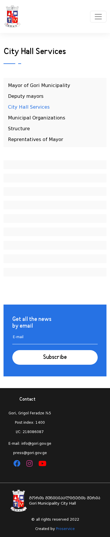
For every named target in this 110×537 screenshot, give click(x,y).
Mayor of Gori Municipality (39, 85)
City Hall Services (29, 107)
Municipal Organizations (36, 118)
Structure (19, 128)
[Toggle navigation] (98, 16)
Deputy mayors (25, 96)
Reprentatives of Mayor (35, 139)
